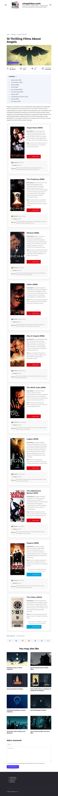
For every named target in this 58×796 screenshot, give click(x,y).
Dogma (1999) (15, 99)
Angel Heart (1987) (16, 80)
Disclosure (12, 781)
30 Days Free (36, 574)
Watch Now (35, 156)
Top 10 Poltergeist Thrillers (38, 710)
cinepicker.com (31, 3)
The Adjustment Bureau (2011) (19, 96)
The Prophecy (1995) (16, 82)
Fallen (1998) (14, 87)
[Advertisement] (29, 22)
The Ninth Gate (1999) (17, 92)
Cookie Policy (13, 777)
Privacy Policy (13, 778)
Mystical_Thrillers (13, 62)
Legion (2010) (15, 94)
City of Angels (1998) (16, 89)
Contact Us (12, 780)
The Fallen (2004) (16, 101)
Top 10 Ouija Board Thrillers (15, 689)
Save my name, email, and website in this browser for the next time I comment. (26, 763)
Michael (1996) (15, 84)
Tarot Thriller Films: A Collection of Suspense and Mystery (40, 689)
